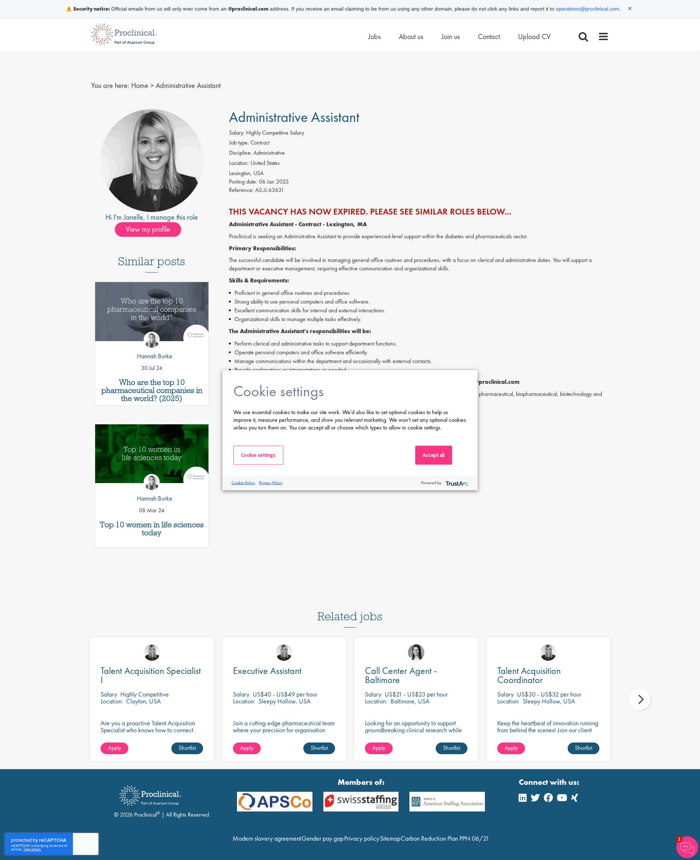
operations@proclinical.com (587, 9)
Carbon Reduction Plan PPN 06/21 (445, 838)
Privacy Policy (271, 483)
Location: (239, 163)
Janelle (133, 217)
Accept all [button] (433, 454)
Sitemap (390, 838)
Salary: (237, 132)
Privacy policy (361, 838)
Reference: (241, 190)
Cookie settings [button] (258, 454)
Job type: (239, 142)
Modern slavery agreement (267, 838)
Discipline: (240, 153)
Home (139, 85)
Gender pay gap (322, 838)
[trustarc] (456, 483)
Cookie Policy (243, 483)
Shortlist (187, 748)
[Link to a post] (152, 314)
